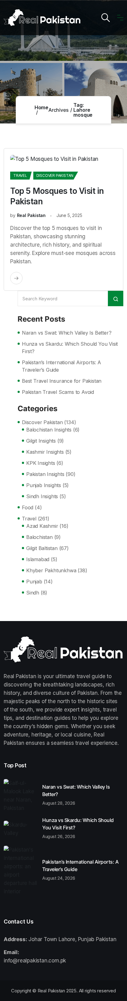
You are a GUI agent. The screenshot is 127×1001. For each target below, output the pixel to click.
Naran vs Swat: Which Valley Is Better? (66, 333)
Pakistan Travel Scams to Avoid (58, 392)
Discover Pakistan (55, 175)
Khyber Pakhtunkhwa (51, 570)
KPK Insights (40, 463)
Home (41, 107)
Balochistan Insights (49, 430)
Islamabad (37, 559)
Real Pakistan (31, 215)
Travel (20, 175)
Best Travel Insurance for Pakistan (61, 381)
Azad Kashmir (42, 526)
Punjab (34, 581)
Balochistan (39, 537)
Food (27, 507)
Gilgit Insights (41, 441)
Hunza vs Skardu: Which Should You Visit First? (70, 347)
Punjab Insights (43, 485)
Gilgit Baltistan (42, 548)
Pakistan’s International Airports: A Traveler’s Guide (61, 366)
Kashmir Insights (45, 452)
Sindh (32, 593)
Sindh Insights (42, 496)
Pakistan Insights (45, 474)
